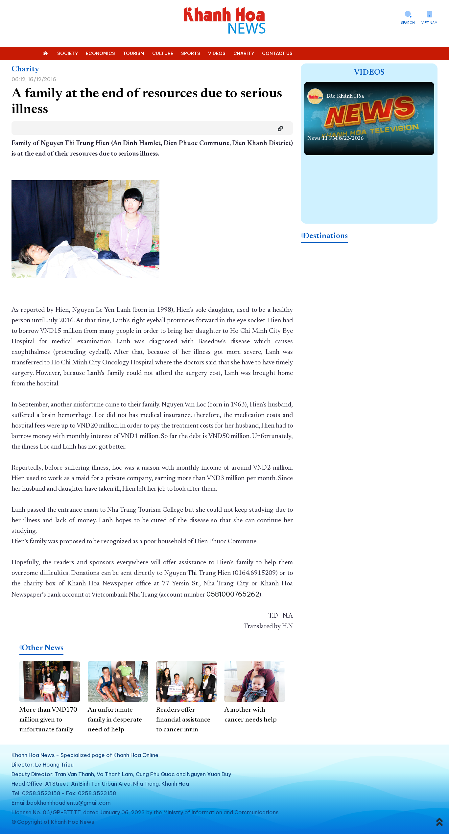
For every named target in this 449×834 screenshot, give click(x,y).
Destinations (325, 236)
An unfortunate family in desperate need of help (115, 720)
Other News (42, 648)
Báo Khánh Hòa (345, 96)
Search (408, 23)
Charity (25, 69)
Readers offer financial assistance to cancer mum (183, 720)
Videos (369, 73)
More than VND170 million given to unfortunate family (48, 720)
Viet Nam (429, 23)
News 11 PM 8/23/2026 (335, 138)
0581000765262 (232, 594)
